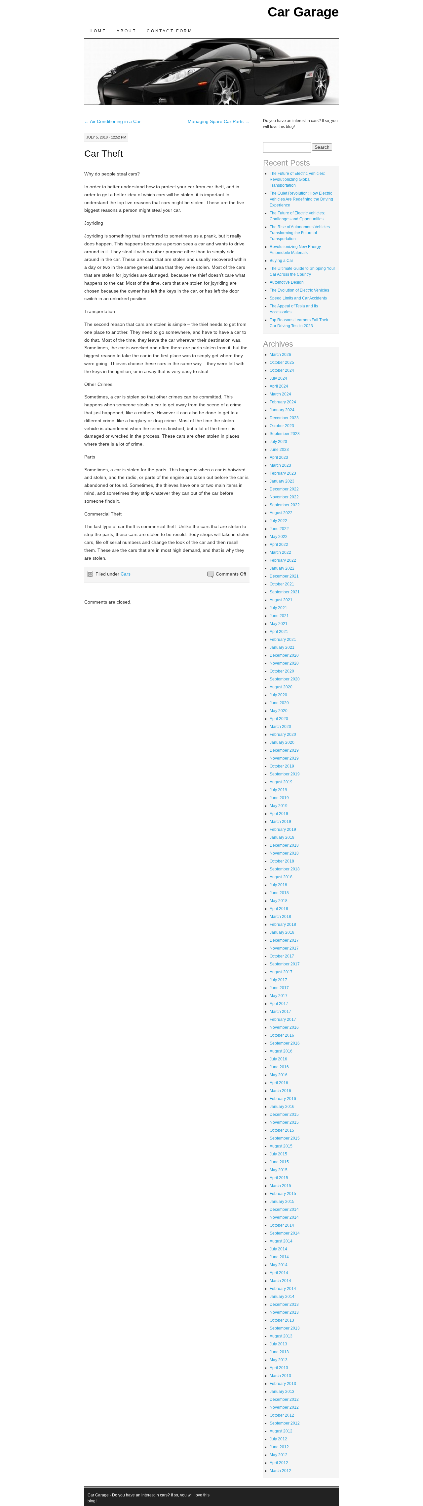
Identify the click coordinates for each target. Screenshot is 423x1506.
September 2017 (285, 964)
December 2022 (284, 489)
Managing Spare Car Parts (219, 121)
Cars (126, 574)
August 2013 (281, 1336)
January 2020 (282, 742)
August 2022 (281, 513)
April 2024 (279, 386)
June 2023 (279, 449)
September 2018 (285, 869)
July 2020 (278, 695)
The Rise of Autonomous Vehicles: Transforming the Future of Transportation (300, 233)
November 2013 (284, 1312)
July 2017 (278, 980)
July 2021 (278, 608)
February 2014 (283, 1288)
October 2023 (282, 426)
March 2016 (280, 1090)
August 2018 (281, 877)
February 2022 (283, 560)
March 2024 (280, 394)
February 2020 (283, 734)
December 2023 (284, 418)
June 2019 (279, 798)
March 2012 (280, 1470)
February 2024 (283, 402)
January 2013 (282, 1391)
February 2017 (283, 1019)
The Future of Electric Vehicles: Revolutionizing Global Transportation (297, 179)
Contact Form (169, 31)
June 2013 (279, 1352)
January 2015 (282, 1201)
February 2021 (283, 639)
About (126, 31)
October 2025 (282, 362)
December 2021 (284, 576)
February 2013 (283, 1383)
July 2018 (278, 885)
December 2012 (284, 1399)
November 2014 (284, 1217)
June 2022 (279, 528)
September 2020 (285, 679)
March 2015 (280, 1185)
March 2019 (280, 821)
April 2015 (279, 1178)
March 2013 (280, 1375)
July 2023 (278, 441)
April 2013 (279, 1367)
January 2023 (282, 481)
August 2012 (281, 1431)
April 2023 (279, 457)
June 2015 (279, 1162)
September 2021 (285, 592)
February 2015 (283, 1193)
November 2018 (284, 853)
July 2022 (278, 520)
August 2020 (281, 687)
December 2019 (284, 750)
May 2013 (279, 1360)
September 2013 (285, 1328)
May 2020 (279, 710)
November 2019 (284, 758)
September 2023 (285, 433)
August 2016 (281, 1051)
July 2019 (278, 790)
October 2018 (282, 861)
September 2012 (285, 1423)
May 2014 (279, 1265)
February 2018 (283, 924)
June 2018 (279, 893)
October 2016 (282, 1035)
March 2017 (280, 1011)
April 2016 (279, 1083)
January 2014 (282, 1296)
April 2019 (279, 813)
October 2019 (282, 766)
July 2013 (278, 1344)
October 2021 (282, 584)
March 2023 (280, 465)
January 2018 (282, 932)
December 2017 (284, 940)
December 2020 (284, 655)
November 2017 (284, 948)
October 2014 (282, 1225)
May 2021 (279, 623)
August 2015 (281, 1146)
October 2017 (282, 956)
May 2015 (279, 1170)
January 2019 (282, 837)
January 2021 (282, 647)
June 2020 (279, 703)
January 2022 (282, 568)
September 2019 (285, 774)
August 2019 (281, 782)
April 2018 (279, 908)
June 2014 (279, 1257)
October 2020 (282, 671)
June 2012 (279, 1447)
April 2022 (279, 544)
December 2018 (284, 845)
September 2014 (285, 1233)
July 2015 (278, 1154)
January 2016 (282, 1106)
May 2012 (279, 1455)
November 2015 (284, 1122)
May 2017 (279, 995)
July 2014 (278, 1249)
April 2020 (279, 718)
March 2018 (280, 916)
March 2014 (280, 1280)
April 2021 (279, 631)
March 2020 (280, 726)
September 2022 (285, 505)
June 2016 (279, 1067)
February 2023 (283, 473)
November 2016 (284, 1027)
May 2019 (279, 805)
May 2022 (279, 536)
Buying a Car (281, 260)
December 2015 (284, 1114)
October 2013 (282, 1320)
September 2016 (285, 1043)
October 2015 (282, 1130)
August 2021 (281, 600)
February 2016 (283, 1098)
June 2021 (279, 615)
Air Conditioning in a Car (112, 121)
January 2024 (282, 410)
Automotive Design (287, 282)
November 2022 (284, 497)
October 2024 (282, 370)
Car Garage (303, 12)
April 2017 (279, 1003)
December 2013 (284, 1304)
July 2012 (278, 1439)
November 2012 (284, 1407)
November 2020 (284, 663)
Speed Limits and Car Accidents (298, 298)
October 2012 (282, 1415)
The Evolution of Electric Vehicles (299, 290)
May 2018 (279, 900)
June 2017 (279, 988)
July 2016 (278, 1059)
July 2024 (278, 378)
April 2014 (279, 1273)
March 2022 (280, 552)
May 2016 (279, 1075)
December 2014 (284, 1209)
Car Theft (103, 153)
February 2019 (283, 829)
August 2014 (281, 1241)
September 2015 (285, 1138)
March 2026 (280, 354)
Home (98, 31)
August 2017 (281, 972)
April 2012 (279, 1462)
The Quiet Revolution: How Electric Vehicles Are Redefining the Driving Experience (301, 199)
